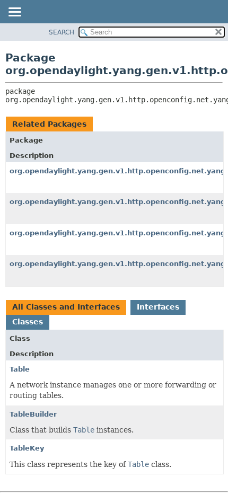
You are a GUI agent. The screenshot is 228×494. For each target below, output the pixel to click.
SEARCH (61, 32)
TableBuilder (33, 414)
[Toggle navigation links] (14, 12)
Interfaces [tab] (158, 307)
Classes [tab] (27, 321)
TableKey (27, 448)
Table (20, 369)
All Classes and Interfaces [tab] (66, 307)
